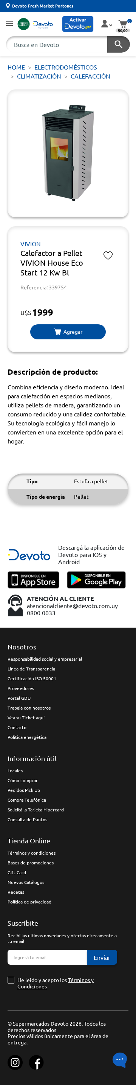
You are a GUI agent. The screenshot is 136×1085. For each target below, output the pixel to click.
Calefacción (90, 76)
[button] (9, 24)
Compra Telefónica (27, 799)
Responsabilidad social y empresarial (45, 659)
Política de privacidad (29, 901)
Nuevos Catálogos (26, 882)
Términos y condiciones (32, 852)
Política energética (27, 737)
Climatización (39, 76)
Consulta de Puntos (27, 819)
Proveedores (21, 688)
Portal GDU (19, 698)
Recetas (16, 892)
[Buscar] (118, 44)
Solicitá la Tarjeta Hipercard (36, 809)
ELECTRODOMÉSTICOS (65, 67)
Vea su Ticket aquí (26, 717)
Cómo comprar (23, 780)
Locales (15, 770)
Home (16, 67)
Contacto (17, 727)
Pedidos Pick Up (24, 790)
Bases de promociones (31, 862)
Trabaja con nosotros (29, 707)
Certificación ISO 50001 (32, 678)
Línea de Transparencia (31, 668)
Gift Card (17, 872)
